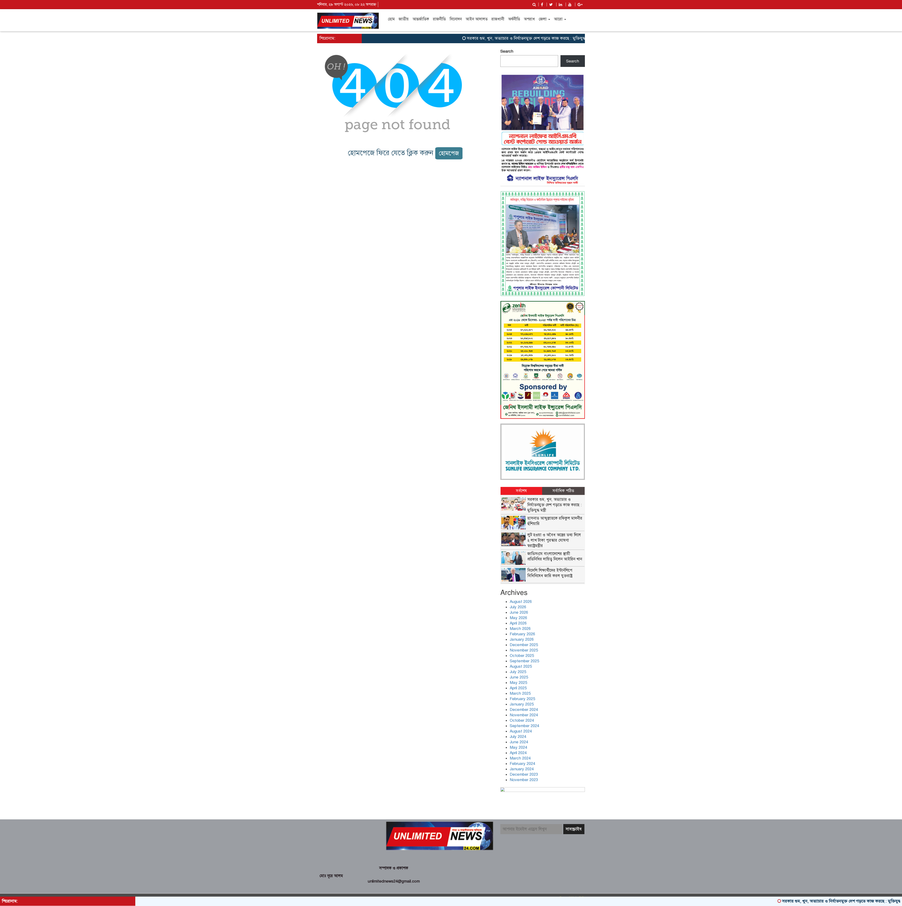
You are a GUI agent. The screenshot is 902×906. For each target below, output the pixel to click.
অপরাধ (529, 19)
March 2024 (520, 758)
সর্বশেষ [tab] (521, 490)
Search (506, 51)
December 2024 (524, 709)
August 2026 (521, 601)
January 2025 (522, 704)
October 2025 (522, 655)
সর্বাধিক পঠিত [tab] (563, 490)
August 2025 (521, 666)
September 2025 (524, 661)
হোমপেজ (449, 153)
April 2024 (518, 752)
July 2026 (518, 607)
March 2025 (520, 693)
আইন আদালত (477, 19)
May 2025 (518, 682)
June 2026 (519, 612)
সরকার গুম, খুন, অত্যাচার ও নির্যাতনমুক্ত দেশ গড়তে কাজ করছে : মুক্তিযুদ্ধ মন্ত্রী (498, 38)
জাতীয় (404, 19)
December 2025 (524, 644)
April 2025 (518, 688)
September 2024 (524, 725)
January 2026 (522, 639)
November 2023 (524, 779)
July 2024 (518, 736)
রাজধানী (497, 19)
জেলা (543, 19)
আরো (559, 19)
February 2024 (522, 763)
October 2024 (522, 720)
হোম (391, 19)
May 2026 (518, 617)
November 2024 (524, 715)
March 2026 (520, 628)
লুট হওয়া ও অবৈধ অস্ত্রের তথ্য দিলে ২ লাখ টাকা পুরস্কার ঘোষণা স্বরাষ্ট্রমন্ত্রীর (554, 540)
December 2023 (524, 774)
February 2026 (522, 634)
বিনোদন (456, 19)
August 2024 (521, 731)
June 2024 (519, 742)
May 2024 (518, 747)
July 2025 (518, 671)
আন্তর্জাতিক (420, 19)
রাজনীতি (439, 19)
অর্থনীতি (514, 19)
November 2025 (524, 650)
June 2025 (519, 677)
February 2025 (522, 698)
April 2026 (518, 623)
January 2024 (522, 769)
